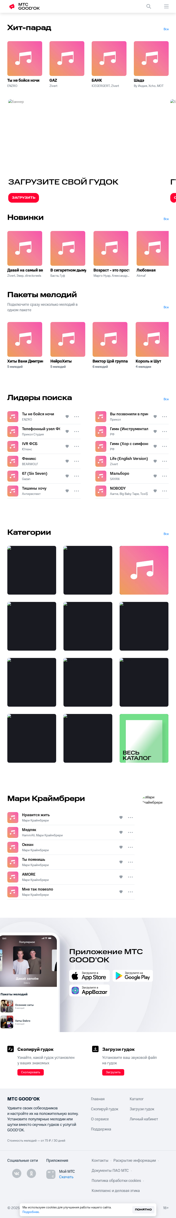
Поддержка (101, 1129)
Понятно (143, 1210)
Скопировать (30, 1072)
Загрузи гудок (142, 1109)
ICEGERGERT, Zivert (105, 86)
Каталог (137, 1099)
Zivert (53, 86)
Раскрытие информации (134, 1160)
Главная (97, 1099)
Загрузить (23, 198)
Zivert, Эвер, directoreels (24, 276)
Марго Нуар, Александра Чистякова (111, 276)
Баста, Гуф (57, 276)
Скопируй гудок (104, 1109)
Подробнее (30, 1212)
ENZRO (12, 86)
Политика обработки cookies (116, 1180)
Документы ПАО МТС (110, 1170)
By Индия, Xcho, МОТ (149, 86)
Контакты (100, 1160)
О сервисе (100, 1119)
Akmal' (141, 276)
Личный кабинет (144, 1119)
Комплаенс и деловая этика (116, 1190)
